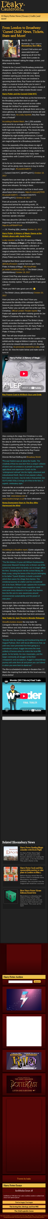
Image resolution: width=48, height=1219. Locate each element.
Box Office (37, 46)
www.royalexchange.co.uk (13, 499)
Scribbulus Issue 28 (24, 1190)
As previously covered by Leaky (26, 347)
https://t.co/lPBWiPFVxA (12, 225)
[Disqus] (24, 751)
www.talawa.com (18, 496)
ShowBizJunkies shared (12, 622)
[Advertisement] (24, 925)
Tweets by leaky (24, 1179)
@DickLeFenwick (9, 264)
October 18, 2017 (23, 198)
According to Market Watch (13, 122)
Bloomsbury (27, 46)
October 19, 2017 (23, 272)
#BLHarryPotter (29, 267)
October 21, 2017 (35, 229)
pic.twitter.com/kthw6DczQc (13, 270)
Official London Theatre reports (24, 311)
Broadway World (33, 457)
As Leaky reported (23, 115)
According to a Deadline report (14, 550)
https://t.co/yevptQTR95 (35, 192)
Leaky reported (8, 240)
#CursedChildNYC (23, 169)
